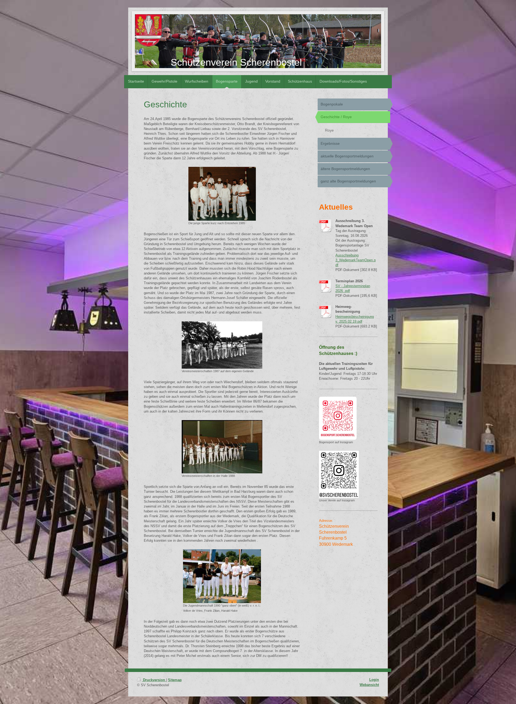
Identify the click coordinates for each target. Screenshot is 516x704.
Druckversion (154, 680)
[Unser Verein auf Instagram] (339, 474)
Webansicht (369, 685)
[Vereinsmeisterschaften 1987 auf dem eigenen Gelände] (222, 345)
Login (374, 680)
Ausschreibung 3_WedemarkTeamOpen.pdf (355, 260)
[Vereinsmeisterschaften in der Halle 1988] (222, 446)
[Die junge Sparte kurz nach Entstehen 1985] (222, 194)
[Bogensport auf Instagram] (338, 418)
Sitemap (175, 680)
